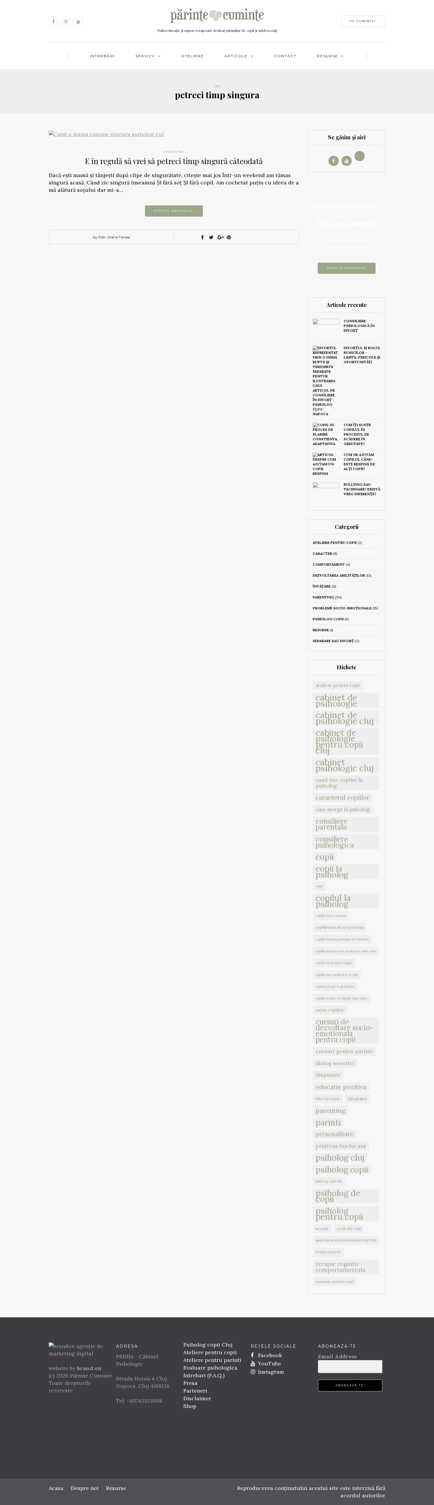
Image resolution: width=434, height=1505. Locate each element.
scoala (322, 1228)
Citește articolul (174, 211)
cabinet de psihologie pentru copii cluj (339, 741)
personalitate (334, 1134)
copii (325, 856)
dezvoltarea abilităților (339, 575)
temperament (328, 1251)
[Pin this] (228, 237)
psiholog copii (328, 619)
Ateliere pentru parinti (212, 1360)
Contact (285, 56)
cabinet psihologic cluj (345, 765)
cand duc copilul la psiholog (339, 783)
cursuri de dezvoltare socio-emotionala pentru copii (345, 1030)
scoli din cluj (349, 1228)
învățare (322, 586)
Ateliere (193, 56)
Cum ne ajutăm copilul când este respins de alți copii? (359, 461)
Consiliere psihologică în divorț (359, 326)
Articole (236, 56)
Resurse (327, 56)
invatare (357, 1098)
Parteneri (195, 1390)
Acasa (56, 1488)
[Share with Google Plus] (220, 237)
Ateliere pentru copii (210, 1352)
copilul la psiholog (333, 901)
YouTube (269, 1363)
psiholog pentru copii (339, 1213)
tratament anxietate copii (334, 1282)
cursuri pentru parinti (344, 1051)
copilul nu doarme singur (334, 963)
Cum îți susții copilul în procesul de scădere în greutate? (357, 434)
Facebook (269, 1355)
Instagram (270, 1371)
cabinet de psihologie (336, 700)
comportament (329, 564)
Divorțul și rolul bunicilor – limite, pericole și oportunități (362, 355)
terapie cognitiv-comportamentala (341, 1266)
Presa (190, 1383)
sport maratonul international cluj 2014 (346, 1240)
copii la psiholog (332, 871)
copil (319, 886)
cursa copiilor (330, 1010)
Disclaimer (197, 1398)
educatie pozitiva (341, 1087)
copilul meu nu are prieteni (340, 927)
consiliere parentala (331, 824)
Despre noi (85, 1488)
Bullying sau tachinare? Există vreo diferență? (362, 489)
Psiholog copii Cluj (207, 1344)
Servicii (145, 56)
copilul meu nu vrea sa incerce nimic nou (346, 951)
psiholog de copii (338, 1196)
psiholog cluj (340, 1157)
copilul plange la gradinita (335, 986)
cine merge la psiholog (343, 809)
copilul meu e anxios (330, 916)
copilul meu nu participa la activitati (342, 939)
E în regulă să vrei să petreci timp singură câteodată (174, 161)
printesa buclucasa (341, 1145)
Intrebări (102, 56)
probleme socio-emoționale (342, 608)
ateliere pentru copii (335, 542)
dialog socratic (335, 1063)
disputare (328, 1075)
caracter (322, 553)
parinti (328, 1122)
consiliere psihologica (335, 842)
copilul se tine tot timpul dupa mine (341, 998)
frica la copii (327, 1098)
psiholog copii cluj (329, 1181)
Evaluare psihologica (210, 1367)
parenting (174, 152)
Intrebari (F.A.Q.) (203, 1375)
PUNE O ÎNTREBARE (346, 268)
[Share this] (202, 237)
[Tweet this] (211, 237)
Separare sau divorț (333, 641)
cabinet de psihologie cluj (345, 718)
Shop (189, 1406)
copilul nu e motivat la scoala (337, 975)
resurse (321, 630)
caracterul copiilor (342, 797)
